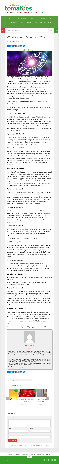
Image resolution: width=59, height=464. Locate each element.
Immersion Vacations (13, 30)
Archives (32, 454)
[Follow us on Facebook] (46, 460)
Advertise (17, 454)
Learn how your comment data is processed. (38, 445)
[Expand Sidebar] (3, 30)
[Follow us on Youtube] (55, 460)
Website (10, 434)
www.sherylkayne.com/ (21, 366)
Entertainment (13, 22)
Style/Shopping (42, 18)
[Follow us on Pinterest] (49, 460)
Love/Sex (29, 22)
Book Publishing (14, 26)
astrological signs (14, 380)
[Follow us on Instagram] (44, 460)
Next (36, 22)
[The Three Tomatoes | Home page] (23, 8)
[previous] (7, 398)
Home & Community (45, 22)
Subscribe (5, 26)
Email (32, 428)
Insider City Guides (21, 18)
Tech (22, 22)
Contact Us (9, 454)
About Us (10, 18)
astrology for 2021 (27, 380)
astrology (21, 380)
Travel (50, 18)
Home (4, 18)
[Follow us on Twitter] (52, 460)
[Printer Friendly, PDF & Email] (29, 50)
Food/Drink (31, 18)
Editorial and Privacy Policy (44, 454)
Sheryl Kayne (12, 41)
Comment (11, 418)
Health (5, 22)
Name (10, 428)
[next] (47, 398)
